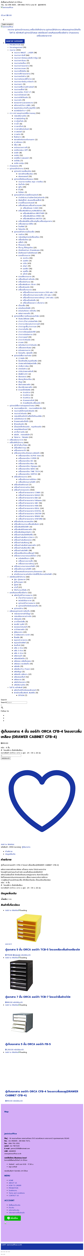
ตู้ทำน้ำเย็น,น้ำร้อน (20, 445)
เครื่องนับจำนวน (24, 282)
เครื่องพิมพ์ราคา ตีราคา (27, 284)
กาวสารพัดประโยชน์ (21, 129)
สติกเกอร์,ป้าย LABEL (22, 105)
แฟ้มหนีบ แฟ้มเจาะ (21, 674)
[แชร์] (6, 1251)
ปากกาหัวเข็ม (23, 329)
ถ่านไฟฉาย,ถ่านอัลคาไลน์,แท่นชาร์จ (31, 197)
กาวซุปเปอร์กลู (19, 118)
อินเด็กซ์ (17, 645)
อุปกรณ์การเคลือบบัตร (22, 171)
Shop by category (14, 41)
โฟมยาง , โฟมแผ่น (21, 437)
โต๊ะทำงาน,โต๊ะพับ (20, 590)
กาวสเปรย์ (18, 131)
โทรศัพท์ (21, 226)
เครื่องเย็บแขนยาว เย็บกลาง (33, 303)
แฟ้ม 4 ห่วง (18, 653)
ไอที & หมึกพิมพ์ (17, 32)
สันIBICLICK (23, 374)
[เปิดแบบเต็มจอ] (4, 1251)
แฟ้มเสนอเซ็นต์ (19, 677)
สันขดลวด (22, 376)
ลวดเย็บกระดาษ (24, 255)
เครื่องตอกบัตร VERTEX (27, 474)
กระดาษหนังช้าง (20, 76)
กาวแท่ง (17, 134)
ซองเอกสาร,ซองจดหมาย (23, 102)
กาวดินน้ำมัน (19, 121)
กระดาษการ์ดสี (19, 55)
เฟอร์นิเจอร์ (43, 32)
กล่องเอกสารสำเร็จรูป (22, 613)
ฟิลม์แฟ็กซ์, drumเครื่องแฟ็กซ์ (29, 200)
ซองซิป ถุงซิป (19, 624)
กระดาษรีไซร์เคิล (20, 71)
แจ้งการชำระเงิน (14, 1210)
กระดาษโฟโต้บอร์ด (21, 97)
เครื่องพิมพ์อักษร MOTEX (32, 218)
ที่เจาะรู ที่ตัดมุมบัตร (25, 247)
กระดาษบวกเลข (20, 68)
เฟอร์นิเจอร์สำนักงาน (17, 577)
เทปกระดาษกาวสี (20, 147)
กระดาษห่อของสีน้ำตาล (23, 79)
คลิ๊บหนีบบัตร (23, 239)
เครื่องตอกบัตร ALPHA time (29, 455)
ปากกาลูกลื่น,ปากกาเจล (27, 326)
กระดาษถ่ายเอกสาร (21, 66)
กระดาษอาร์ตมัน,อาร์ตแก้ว (24, 81)
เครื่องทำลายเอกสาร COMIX (29, 492)
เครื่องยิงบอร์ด (24, 287)
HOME (11, 1180)
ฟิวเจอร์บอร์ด (19, 424)
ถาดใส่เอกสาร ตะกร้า (22, 634)
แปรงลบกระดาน (24, 350)
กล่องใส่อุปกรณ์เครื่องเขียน (28, 237)
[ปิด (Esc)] (9, 1251)
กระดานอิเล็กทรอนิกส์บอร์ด (24, 411)
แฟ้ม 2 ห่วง (18, 648)
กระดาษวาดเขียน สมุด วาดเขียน (30, 181)
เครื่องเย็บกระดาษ (25, 289)
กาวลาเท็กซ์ (18, 126)
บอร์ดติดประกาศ (20, 418)
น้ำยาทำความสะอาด (25, 598)
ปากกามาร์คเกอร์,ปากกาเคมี (29, 324)
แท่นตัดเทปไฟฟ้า (24, 308)
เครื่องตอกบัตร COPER (27, 458)
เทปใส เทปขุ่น (19, 163)
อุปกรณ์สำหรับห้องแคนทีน (28, 606)
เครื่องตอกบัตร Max (26, 463)
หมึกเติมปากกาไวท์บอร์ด (27, 345)
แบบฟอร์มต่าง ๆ (20, 110)
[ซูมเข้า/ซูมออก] (2, 1251)
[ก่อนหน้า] (2, 1254)
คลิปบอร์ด (18, 619)
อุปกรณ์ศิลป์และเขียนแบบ (23, 179)
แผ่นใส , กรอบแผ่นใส (22, 434)
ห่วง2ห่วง (26, 392)
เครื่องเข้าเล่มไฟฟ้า (21, 550)
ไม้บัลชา (21, 192)
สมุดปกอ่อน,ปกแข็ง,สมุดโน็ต (25, 108)
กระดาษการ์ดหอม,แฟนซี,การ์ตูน (26, 58)
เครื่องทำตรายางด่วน (22, 487)
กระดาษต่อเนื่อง (20, 63)
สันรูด (20, 382)
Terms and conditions (17, 1193)
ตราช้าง (26, 258)
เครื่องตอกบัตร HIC (25, 461)
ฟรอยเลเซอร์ (23, 176)
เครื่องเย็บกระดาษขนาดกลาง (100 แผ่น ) (38, 292)
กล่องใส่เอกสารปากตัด (22, 616)
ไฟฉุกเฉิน (21, 229)
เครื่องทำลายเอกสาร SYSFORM (30, 519)
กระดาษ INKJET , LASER (23, 52)
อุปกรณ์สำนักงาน (53, 29)
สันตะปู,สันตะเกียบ (25, 379)
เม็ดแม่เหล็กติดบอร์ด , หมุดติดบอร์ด (27, 426)
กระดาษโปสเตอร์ (20, 95)
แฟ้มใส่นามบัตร (19, 685)
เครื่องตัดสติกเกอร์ (21, 484)
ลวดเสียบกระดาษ (25, 276)
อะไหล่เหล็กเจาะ (24, 558)
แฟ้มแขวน (18, 679)
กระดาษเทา (18, 84)
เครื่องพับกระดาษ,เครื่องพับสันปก (26, 524)
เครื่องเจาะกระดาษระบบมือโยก (25, 555)
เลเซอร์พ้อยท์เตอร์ (21, 429)
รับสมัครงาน (13, 1190)
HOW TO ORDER (15, 1185)
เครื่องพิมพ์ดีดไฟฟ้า (21, 526)
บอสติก (25, 260)
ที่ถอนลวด (22, 245)
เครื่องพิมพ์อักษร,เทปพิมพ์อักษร (30, 210)
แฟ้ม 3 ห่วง (18, 650)
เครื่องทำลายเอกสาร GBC (28, 503)
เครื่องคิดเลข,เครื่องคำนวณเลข (30, 205)
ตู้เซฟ (16, 584)
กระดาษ (11, 29)
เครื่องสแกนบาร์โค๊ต (25, 224)
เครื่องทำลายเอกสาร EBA (28, 498)
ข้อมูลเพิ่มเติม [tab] (10, 854)
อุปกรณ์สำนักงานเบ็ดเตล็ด (24, 231)
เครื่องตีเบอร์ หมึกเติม (26, 279)
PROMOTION (15, 44)
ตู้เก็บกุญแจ (18, 582)
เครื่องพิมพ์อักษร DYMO (32, 216)
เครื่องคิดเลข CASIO (30, 208)
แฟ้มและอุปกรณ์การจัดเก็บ (20, 611)
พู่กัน (20, 187)
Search (4, 702)
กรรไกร (21, 234)
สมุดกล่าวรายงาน (21, 640)
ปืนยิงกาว (18, 137)
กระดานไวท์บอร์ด (20, 413)
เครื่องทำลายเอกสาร (22, 490)
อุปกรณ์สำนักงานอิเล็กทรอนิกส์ (26, 195)
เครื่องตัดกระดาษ (20, 476)
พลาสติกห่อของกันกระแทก (24, 139)
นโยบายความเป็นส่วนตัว (17, 1213)
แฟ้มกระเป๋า (18, 656)
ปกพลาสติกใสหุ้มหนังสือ (27, 363)
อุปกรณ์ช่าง (18, 608)
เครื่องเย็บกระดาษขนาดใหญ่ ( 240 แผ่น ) (38, 297)
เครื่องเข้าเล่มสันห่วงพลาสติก (25, 545)
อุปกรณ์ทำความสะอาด (26, 603)
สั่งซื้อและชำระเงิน (14, 1205)
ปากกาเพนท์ (23, 337)
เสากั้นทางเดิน (19, 432)
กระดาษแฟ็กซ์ (19, 89)
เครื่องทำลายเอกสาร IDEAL (28, 508)
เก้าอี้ (16, 587)
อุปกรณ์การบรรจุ (22, 29)
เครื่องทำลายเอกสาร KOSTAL (29, 511)
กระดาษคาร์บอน (20, 60)
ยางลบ (21, 342)
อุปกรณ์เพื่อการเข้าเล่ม (22, 355)
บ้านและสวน (74, 32)
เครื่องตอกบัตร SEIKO (26, 469)
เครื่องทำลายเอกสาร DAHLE (29, 495)
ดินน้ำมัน (21, 184)
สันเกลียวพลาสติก (25, 387)
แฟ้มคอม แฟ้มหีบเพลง (22, 661)
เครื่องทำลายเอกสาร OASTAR (29, 513)
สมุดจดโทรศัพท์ (20, 642)
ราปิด (25, 263)
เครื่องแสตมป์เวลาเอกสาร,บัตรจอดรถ (28, 571)
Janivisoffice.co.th (14, 1244)
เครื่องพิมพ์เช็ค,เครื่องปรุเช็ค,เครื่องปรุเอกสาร (35, 221)
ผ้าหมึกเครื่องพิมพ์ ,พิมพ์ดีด (24, 692)
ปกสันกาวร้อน (23, 366)
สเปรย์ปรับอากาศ (24, 600)
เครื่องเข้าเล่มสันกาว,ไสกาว (24, 537)
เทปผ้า (16, 152)
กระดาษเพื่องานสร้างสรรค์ (24, 87)
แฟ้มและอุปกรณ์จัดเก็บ (71, 29)
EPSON (21, 695)
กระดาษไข (18, 100)
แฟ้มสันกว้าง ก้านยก (22, 669)
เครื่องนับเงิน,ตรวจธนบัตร (23, 521)
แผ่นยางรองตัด (24, 313)
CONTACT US (14, 1195)
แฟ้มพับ (17, 666)
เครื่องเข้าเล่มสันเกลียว (22, 548)
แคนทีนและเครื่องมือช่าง (58, 32)
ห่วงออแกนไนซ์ (28, 400)
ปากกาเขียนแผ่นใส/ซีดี (26, 332)
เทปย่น (16, 155)
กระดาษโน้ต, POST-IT (22, 92)
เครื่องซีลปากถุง (20, 447)
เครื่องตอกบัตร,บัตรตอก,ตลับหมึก (27, 453)
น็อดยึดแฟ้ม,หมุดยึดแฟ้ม (27, 361)
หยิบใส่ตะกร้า (6, 758)
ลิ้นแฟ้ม (17, 637)
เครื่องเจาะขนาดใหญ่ (26, 563)
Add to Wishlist (12, 910)
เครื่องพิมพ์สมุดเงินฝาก (23, 532)
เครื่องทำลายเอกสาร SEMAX (29, 516)
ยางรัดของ (18, 142)
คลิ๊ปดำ (21, 242)
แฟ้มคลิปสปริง (19, 658)
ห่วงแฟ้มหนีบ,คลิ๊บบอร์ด (32, 403)
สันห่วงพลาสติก (24, 384)
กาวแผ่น (21, 358)
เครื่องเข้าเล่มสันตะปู (21, 542)
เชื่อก (16, 145)
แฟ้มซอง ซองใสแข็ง (21, 663)
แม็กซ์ (25, 274)
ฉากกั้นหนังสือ (19, 621)
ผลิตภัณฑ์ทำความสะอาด (23, 595)
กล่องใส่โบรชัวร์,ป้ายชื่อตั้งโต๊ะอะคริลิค (28, 416)
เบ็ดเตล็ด (21, 305)
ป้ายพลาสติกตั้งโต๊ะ (21, 421)
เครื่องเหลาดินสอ (24, 347)
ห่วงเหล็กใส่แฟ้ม (24, 390)
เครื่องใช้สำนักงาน (38, 29)
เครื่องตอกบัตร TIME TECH (29, 471)
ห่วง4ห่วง (26, 397)
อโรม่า (25, 266)
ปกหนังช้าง (22, 368)
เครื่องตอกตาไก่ (20, 450)
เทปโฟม (17, 160)
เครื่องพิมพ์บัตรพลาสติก (23, 529)
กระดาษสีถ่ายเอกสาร (22, 73)
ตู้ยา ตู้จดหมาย (20, 579)
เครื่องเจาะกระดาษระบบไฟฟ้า (24, 566)
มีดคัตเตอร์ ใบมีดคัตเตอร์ (27, 253)
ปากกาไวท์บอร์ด (24, 339)
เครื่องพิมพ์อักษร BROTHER (33, 213)
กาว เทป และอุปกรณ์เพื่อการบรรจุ (22, 113)
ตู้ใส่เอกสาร (18, 632)
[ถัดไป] (4, 1254)
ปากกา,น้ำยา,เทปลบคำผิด (28, 321)
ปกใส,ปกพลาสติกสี (25, 371)
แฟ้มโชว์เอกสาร (20, 682)
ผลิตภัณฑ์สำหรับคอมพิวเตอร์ (25, 690)
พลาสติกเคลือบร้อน (25, 174)
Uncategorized (16, 47)
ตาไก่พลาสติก (19, 629)
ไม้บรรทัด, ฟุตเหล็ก (25, 353)
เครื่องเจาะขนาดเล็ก (25, 561)
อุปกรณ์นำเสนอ (30, 32)
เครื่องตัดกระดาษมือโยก (27, 479)
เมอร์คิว (25, 268)
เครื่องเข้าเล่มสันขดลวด (23, 540)
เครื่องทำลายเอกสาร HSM (28, 505)
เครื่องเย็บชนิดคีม (29, 300)
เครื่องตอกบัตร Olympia (27, 466)
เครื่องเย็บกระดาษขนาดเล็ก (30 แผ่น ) (37, 295)
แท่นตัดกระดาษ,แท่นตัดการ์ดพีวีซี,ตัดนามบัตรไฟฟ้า (33, 574)
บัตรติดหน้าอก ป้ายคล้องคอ (29, 250)
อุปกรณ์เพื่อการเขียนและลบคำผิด (26, 316)
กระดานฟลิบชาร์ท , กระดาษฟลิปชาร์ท (28, 408)
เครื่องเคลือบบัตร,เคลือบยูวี (24, 553)
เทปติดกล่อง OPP (21, 150)
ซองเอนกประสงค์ (20, 627)
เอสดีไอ (25, 271)
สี (18, 189)
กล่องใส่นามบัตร (20, 116)
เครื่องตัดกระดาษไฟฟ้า (27, 482)
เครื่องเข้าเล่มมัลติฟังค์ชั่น (23, 534)
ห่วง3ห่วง (26, 395)
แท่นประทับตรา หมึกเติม (27, 311)
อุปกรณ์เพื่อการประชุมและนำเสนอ (22, 405)
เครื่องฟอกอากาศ (44, 35)
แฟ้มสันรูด (18, 671)
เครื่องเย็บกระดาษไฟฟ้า (23, 569)
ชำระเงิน (11, 1208)
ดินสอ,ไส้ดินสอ (24, 318)
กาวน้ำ (16, 123)
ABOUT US (13, 1183)
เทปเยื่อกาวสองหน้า (21, 158)
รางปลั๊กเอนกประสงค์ (26, 203)
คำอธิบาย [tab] (8, 851)
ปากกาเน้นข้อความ (25, 334)
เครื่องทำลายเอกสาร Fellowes (30, 500)
